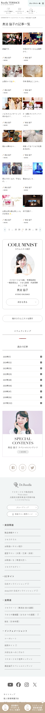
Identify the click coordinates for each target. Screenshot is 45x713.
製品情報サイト (11, 532)
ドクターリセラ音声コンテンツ (19, 659)
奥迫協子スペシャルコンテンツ (19, 665)
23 (18, 229)
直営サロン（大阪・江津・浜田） (20, 553)
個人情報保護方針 (11, 698)
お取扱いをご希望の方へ (16, 560)
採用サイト (10, 645)
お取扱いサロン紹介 (14, 546)
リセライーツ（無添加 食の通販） (20, 607)
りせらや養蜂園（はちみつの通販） (20, 614)
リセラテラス (11, 539)
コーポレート (11, 638)
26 (29, 229)
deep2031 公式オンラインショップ (20, 590)
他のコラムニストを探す (22, 318)
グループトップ (22, 507)
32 (35, 229)
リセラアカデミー (13, 566)
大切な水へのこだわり (14, 652)
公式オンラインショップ (16, 583)
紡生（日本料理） (13, 621)
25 (25, 229)
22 (15, 229)
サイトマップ (9, 694)
